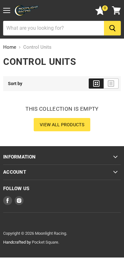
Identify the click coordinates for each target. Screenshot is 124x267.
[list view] (111, 83)
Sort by (15, 83)
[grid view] (96, 83)
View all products (62, 124)
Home (9, 47)
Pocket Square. (45, 242)
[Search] (112, 28)
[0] (100, 13)
